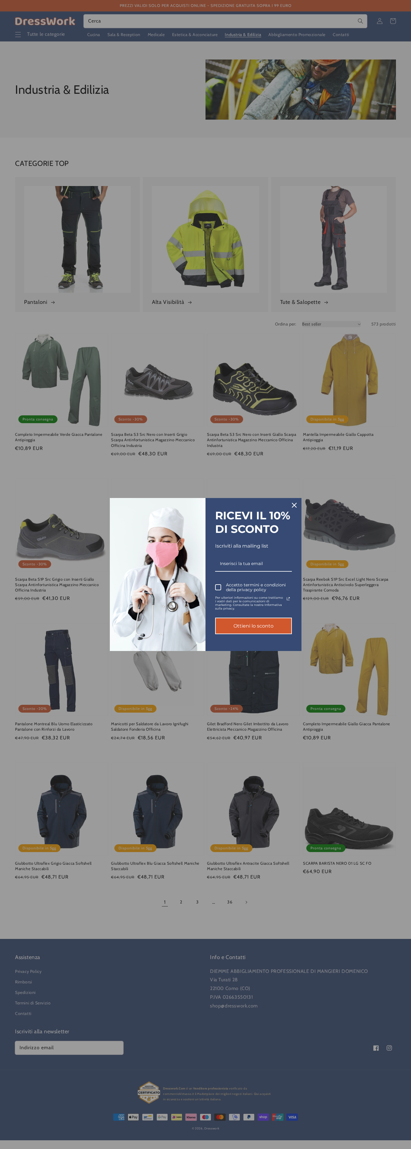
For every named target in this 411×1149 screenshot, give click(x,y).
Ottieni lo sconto (253, 626)
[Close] (294, 505)
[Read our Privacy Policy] (288, 598)
